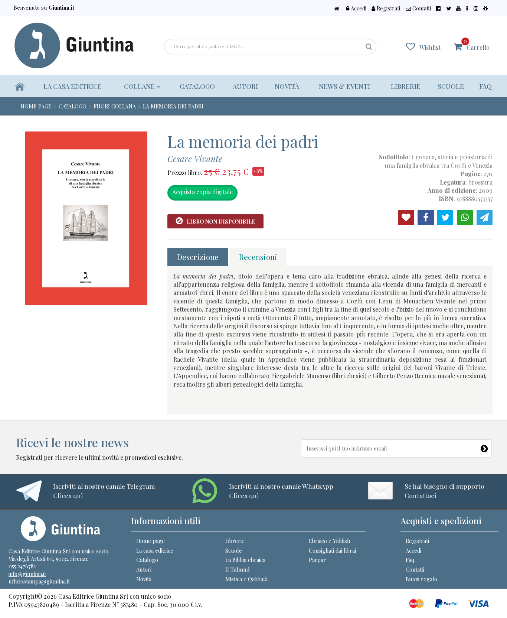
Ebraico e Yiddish (329, 540)
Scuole (451, 86)
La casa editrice (72, 86)
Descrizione (198, 256)
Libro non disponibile (221, 221)
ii (467, 8)
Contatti (421, 8)
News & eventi (344, 86)
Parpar (317, 559)
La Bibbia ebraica (245, 559)
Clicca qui (68, 495)
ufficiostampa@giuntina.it (39, 581)
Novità (287, 86)
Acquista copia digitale (202, 192)
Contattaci (420, 495)
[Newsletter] (485, 446)
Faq (485, 86)
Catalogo (197, 86)
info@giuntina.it (27, 574)
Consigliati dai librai (332, 550)
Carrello (477, 44)
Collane (140, 86)
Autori (245, 86)
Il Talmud (237, 569)
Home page (150, 540)
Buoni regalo (421, 579)
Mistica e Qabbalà (246, 579)
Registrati (387, 8)
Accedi (357, 8)
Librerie (406, 86)
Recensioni (258, 256)
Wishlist (430, 47)
